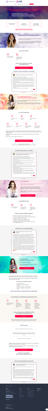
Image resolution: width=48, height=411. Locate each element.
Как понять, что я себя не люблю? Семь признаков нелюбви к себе (31, 396)
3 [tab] (23, 92)
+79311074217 (7, 394)
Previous (11, 82)
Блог (20, 394)
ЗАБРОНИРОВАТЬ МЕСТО (24, 349)
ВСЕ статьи (21, 393)
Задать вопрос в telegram (9, 395)
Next (36, 82)
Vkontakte (39, 390)
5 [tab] (25, 178)
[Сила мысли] (11, 2)
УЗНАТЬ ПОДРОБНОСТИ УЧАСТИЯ (24, 67)
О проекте (21, 391)
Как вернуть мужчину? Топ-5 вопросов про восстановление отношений (31, 391)
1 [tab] (22, 178)
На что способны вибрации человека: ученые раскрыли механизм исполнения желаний (31, 390)
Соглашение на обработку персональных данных (10, 405)
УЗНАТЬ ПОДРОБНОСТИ (28, 195)
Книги (20, 392)
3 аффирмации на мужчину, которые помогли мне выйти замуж (30, 392)
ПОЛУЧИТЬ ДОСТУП (24, 316)
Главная (21, 390)
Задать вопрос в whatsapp (9, 397)
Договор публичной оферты (8, 404)
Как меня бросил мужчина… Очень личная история (31, 395)
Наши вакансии (21, 395)
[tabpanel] (24, 82)
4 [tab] (24, 92)
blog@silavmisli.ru (8, 391)
